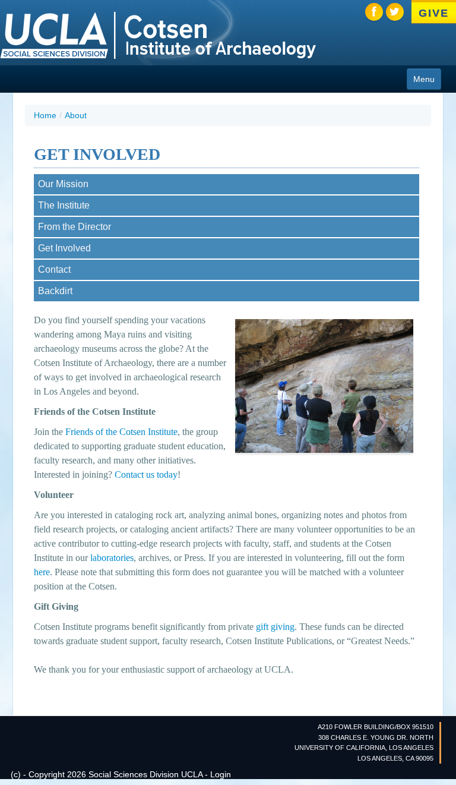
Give (433, 13)
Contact (54, 269)
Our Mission (63, 184)
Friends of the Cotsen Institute (121, 432)
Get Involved (64, 248)
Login (220, 774)
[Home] (158, 34)
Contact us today (146, 474)
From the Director (74, 227)
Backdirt (55, 291)
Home (45, 115)
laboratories (112, 558)
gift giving (275, 627)
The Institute (64, 205)
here (42, 572)
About (76, 115)
